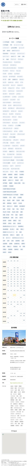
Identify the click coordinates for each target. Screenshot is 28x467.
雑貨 (4, 246)
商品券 (16, 180)
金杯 (8, 240)
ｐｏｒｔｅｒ (6, 56)
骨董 (24, 246)
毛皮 (13, 209)
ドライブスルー (6, 122)
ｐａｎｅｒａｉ (20, 53)
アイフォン (20, 59)
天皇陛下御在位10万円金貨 (9, 189)
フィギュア (5, 134)
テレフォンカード (7, 119)
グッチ (4, 88)
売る (24, 183)
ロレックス (5, 171)
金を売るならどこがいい (17, 238)
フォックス (12, 134)
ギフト (16, 82)
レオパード (17, 166)
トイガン (15, 119)
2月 (11, 260)
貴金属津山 (20, 226)
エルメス (5, 76)
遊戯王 (17, 235)
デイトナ (14, 117)
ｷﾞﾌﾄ (22, 82)
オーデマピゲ (12, 76)
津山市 (22, 209)
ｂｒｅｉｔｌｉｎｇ (18, 45)
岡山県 (8, 200)
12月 (24, 272)
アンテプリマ (17, 62)
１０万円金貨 (6, 42)
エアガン (10, 73)
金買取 (10, 243)
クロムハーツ (11, 88)
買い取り (12, 229)
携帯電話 (9, 203)
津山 (18, 209)
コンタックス (19, 91)
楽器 (4, 209)
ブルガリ (12, 142)
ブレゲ (17, 142)
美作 (16, 217)
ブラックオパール (7, 140)
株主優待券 (22, 206)
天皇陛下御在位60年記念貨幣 (9, 191)
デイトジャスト (6, 117)
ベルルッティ (15, 145)
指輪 (23, 200)
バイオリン (10, 125)
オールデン (19, 76)
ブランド (22, 140)
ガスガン (22, 79)
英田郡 (4, 223)
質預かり (12, 235)
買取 (17, 229)
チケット (5, 114)
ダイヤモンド (11, 108)
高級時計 (16, 249)
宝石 (10, 197)
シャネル (14, 96)
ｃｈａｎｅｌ (6, 47)
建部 (13, 200)
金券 (4, 240)
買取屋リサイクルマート (8, 232)
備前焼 (15, 174)
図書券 (10, 183)
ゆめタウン (11, 151)
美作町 (4, 220)
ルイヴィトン (20, 163)
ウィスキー (5, 70)
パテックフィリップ (7, 128)
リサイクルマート (18, 157)
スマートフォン (16, 102)
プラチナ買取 (12, 137)
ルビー (11, 166)
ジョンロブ (12, 99)
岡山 (4, 200)
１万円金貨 (18, 42)
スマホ (4, 105)
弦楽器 (18, 200)
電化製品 (15, 246)
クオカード (19, 85)
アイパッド (13, 59)
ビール (15, 131)
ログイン (17, 4)
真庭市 (21, 215)
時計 (4, 206)
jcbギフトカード (15, 50)
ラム (4, 154)
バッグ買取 (17, 125)
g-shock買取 (14, 47)
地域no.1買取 (17, 183)
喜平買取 (5, 183)
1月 (8, 260)
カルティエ (10, 82)
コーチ (23, 88)
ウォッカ (18, 70)
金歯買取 (18, 240)
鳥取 (22, 249)
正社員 (8, 209)
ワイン (11, 171)
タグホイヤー (6, 111)
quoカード (13, 56)
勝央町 (21, 177)
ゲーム (17, 88)
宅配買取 (5, 197)
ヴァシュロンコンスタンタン (9, 68)
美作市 (21, 217)
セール (9, 105)
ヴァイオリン (13, 65)
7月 (8, 267)
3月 (14, 260)
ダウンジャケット (20, 108)
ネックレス (14, 122)
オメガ (4, 79)
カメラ (4, 82)
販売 (14, 223)
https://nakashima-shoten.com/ (16, 383)
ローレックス (6, 168)
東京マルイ (9, 206)
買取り (22, 229)
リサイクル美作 (6, 163)
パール (4, 125)
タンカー (20, 111)
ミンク (4, 148)
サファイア (11, 94)
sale (23, 56)
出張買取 (22, 174)
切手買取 (5, 177)
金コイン (8, 238)
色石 (20, 220)
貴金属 (19, 223)
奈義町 (21, 194)
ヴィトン (12, 70)
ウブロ (4, 73)
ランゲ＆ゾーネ (10, 154)
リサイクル (18, 154)
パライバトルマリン (7, 131)
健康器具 (10, 174)
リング (13, 163)
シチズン (18, 94)
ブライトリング (20, 134)
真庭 (16, 215)
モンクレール (18, 148)
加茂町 (10, 177)
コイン (4, 91)
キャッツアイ (6, 85)
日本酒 (20, 203)
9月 (14, 267)
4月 (17, 260)
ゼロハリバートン (17, 105)
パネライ (16, 128)
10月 (18, 267)
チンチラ (11, 114)
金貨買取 (5, 243)
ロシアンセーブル (15, 168)
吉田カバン (10, 180)
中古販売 (22, 171)
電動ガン (9, 246)
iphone (8, 50)
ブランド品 (5, 142)
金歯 (12, 240)
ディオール (17, 114)
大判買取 (5, 186)
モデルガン (10, 148)
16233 (12, 42)
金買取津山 (16, 243)
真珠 (12, 217)
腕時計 (14, 220)
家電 (14, 197)
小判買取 (20, 197)
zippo (7, 59)
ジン (18, 99)
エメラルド (16, 73)
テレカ (19, 117)
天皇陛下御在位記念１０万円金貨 (10, 194)
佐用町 (4, 174)
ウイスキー (20, 68)
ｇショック (21, 47)
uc (3, 59)
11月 (21, 272)
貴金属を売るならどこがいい (9, 226)
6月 (24, 270)
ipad (4, 50)
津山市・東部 (15, 212)
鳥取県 (9, 252)
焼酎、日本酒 (6, 215)
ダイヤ (4, 108)
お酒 (9, 79)
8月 (11, 272)
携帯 (4, 203)
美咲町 (9, 220)
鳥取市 (4, 252)
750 (11, 45)
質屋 (20, 232)
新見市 (14, 203)
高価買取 (10, 249)
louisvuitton (5, 53)
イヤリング (5, 65)
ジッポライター (6, 96)
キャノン (13, 85)
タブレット (13, 111)
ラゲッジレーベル (20, 151)
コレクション (11, 91)
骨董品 (4, 249)
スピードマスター (7, 102)
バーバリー (21, 122)
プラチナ (5, 137)
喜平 (22, 180)
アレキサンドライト (7, 62)
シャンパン (20, 96)
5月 (21, 270)
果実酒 (15, 206)
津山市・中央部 (6, 212)
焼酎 (21, 212)
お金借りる (15, 79)
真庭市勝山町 (6, 217)
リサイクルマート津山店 (8, 160)
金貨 (23, 240)
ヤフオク (5, 151)
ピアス (20, 131)
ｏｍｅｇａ (12, 53)
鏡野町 (23, 243)
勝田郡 (4, 180)
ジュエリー (5, 99)
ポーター (22, 145)
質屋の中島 (5, 11)
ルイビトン (5, 166)
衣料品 (9, 223)
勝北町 (15, 177)
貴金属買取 (5, 229)
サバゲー (5, 94)
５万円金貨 (5, 45)
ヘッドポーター (6, 145)
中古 (16, 171)
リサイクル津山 (19, 160)
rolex (19, 56)
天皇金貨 (11, 186)
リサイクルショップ (7, 157)
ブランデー (15, 140)
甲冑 (12, 215)
